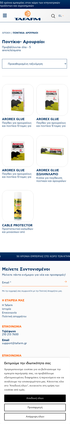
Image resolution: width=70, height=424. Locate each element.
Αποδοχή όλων (35, 398)
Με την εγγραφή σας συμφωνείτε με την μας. (32, 291)
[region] (35, 391)
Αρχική (6, 33)
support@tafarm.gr (14, 343)
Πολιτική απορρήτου (14, 316)
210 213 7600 (10, 334)
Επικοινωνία (9, 312)
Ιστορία (6, 309)
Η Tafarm (7, 305)
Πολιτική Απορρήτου (48, 291)
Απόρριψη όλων (35, 417)
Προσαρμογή (35, 407)
